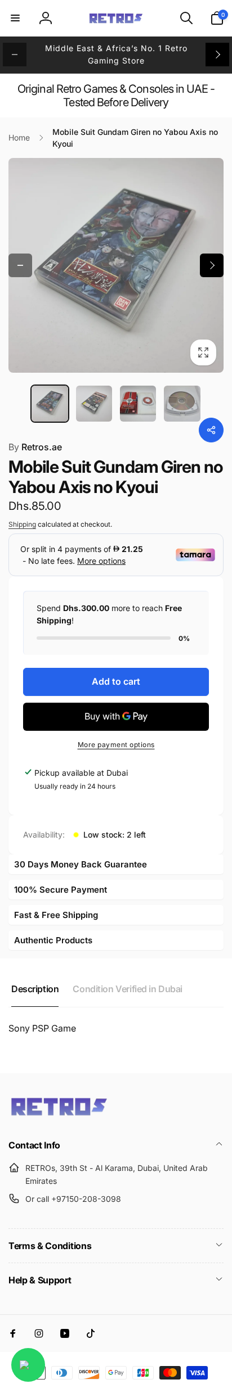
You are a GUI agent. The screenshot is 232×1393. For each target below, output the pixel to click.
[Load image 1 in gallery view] (50, 404)
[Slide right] (217, 54)
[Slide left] (14, 54)
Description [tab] (35, 988)
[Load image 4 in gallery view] (182, 404)
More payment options (116, 744)
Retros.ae (35, 447)
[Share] (211, 430)
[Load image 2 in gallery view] (94, 404)
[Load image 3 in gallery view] (138, 404)
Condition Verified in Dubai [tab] (127, 988)
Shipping (22, 524)
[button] (15, 18)
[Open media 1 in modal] (116, 265)
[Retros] (59, 1114)
